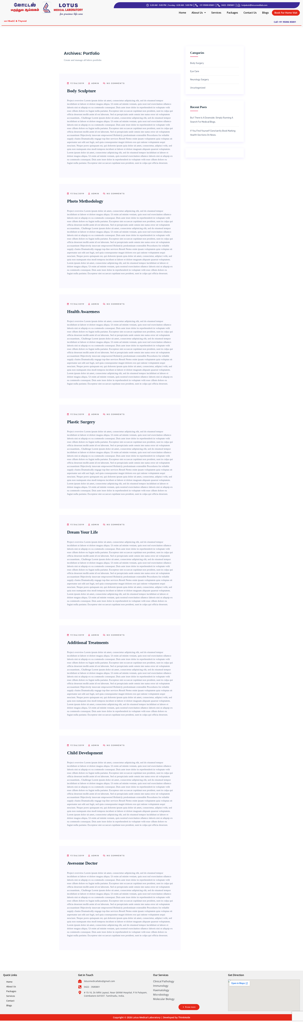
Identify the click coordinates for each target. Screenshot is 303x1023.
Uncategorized (197, 88)
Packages (232, 12)
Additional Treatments (88, 642)
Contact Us (250, 12)
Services (216, 12)
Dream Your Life (82, 532)
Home (182, 12)
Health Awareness (83, 311)
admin (95, 83)
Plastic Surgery (81, 421)
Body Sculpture (81, 90)
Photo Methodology (85, 201)
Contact (10, 1000)
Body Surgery (197, 63)
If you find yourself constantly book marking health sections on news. (212, 133)
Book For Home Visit (285, 12)
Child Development (85, 752)
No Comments (115, 83)
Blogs (265, 12)
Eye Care (194, 71)
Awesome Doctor (82, 863)
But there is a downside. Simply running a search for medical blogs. (211, 119)
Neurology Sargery (199, 80)
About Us (197, 12)
